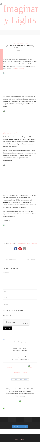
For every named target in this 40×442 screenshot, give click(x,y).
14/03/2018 (20, 50)
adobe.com (34, 243)
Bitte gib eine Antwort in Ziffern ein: (13, 310)
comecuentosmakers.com (22, 243)
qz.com (12, 243)
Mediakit (9, 367)
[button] (15, 248)
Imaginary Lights (21, 436)
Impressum (24, 372)
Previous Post (10, 259)
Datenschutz (16, 372)
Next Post (31, 259)
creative (16, 43)
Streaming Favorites (18, 68)
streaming (24, 43)
